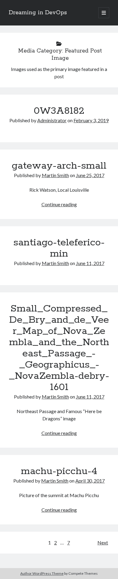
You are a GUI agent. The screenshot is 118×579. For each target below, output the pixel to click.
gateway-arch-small (59, 166)
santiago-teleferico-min (59, 248)
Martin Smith (55, 175)
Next (102, 542)
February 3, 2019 (91, 120)
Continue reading (59, 204)
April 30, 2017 (90, 480)
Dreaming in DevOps (38, 12)
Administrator (52, 120)
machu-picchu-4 (59, 471)
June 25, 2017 (90, 175)
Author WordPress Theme (42, 573)
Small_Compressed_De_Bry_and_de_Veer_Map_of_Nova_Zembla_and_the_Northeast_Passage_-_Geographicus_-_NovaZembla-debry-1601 (59, 348)
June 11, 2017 (90, 263)
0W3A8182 (59, 111)
